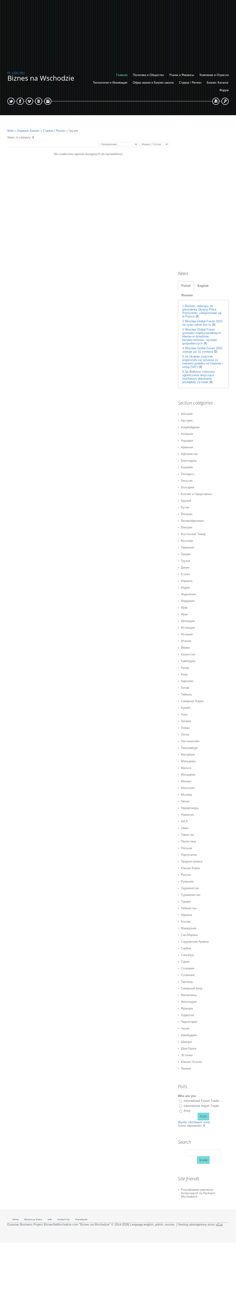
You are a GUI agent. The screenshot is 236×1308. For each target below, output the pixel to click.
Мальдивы (188, 761)
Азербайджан (190, 427)
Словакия (187, 968)
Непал (185, 801)
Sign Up (215, 101)
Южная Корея (190, 868)
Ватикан (186, 514)
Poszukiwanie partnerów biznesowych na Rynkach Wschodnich (198, 1193)
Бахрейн (187, 467)
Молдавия (188, 774)
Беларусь (188, 474)
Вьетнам (187, 541)
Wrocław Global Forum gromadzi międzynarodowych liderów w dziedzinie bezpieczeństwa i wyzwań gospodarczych (201, 336)
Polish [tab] (186, 285)
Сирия (185, 961)
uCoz (219, 1224)
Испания (187, 634)
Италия (186, 641)
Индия (185, 587)
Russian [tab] (187, 295)
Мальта (186, 768)
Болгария (187, 487)
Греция (185, 554)
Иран (184, 614)
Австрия (186, 420)
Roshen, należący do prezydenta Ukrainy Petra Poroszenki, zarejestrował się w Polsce (201, 311)
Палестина (188, 841)
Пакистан (187, 834)
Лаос (184, 714)
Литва (185, 734)
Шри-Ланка (188, 1048)
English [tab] (203, 285)
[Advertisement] (118, 32)
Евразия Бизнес (28, 130)
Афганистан (189, 454)
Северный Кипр (191, 988)
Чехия (185, 1028)
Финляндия (189, 1001)
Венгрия (186, 527)
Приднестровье (191, 861)
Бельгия (186, 480)
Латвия (186, 721)
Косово (186, 921)
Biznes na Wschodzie (40, 78)
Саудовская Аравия (195, 941)
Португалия (189, 854)
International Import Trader (201, 1106)
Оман (185, 828)
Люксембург (189, 748)
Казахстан (188, 654)
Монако (186, 781)
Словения (188, 975)
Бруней (186, 500)
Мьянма (186, 794)
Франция (187, 1008)
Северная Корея (192, 701)
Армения (187, 447)
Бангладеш (189, 460)
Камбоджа (188, 661)
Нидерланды (190, 808)
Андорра (187, 440)
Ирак (184, 607)
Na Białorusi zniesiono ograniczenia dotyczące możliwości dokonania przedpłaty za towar (198, 377)
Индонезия (188, 594)
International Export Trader (201, 1101)
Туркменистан (190, 895)
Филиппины (189, 995)
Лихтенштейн (190, 741)
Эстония (186, 1055)
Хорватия (187, 1015)
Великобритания (192, 520)
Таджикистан (190, 888)
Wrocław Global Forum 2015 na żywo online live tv (202, 323)
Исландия (188, 627)
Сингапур (187, 955)
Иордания (188, 601)
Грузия (185, 561)
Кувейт (186, 708)
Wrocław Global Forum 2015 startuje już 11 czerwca (202, 349)
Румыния (187, 881)
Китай (185, 687)
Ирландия (188, 621)
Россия (186, 875)
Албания (187, 434)
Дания (185, 567)
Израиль (187, 581)
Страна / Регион (54, 130)
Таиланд (187, 981)
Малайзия (188, 754)
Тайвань (186, 694)
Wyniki (182, 1122)
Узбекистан (188, 908)
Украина (186, 915)
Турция (186, 901)
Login (225, 101)
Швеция (186, 1042)
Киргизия (187, 681)
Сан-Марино (189, 935)
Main (10, 130)
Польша (186, 848)
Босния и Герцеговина (196, 494)
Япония (186, 1068)
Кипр (184, 674)
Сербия (186, 948)
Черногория (189, 1022)
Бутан (185, 507)
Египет (185, 574)
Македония (188, 928)
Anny (187, 1110)
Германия (187, 547)
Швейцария (189, 1035)
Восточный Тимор (193, 534)
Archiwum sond (199, 1122)
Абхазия (186, 414)
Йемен (185, 647)
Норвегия (187, 814)
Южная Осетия (191, 1062)
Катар (185, 667)
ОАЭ (184, 821)
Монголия (188, 788)
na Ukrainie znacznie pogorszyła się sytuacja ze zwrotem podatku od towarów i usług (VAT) (202, 362)
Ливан (185, 728)
